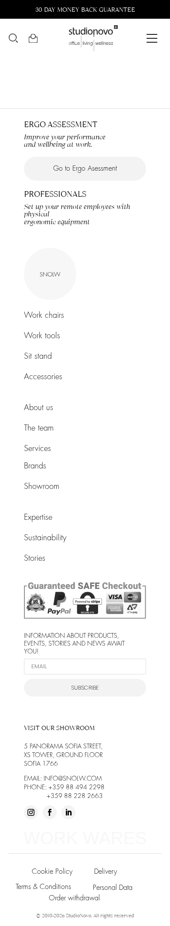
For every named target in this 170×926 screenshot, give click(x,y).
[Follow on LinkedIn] (68, 812)
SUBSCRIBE (85, 688)
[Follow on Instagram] (31, 812)
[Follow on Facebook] (50, 812)
